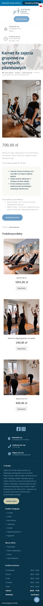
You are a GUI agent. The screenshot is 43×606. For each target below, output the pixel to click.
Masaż (9, 554)
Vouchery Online (32, 3)
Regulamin (10, 536)
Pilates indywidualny (14, 551)
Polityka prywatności (14, 532)
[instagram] (24, 429)
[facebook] (19, 429)
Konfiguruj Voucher (12, 217)
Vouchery (18, 73)
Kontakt (9, 528)
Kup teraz (21, 288)
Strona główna (8, 73)
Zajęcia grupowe (27, 73)
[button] (41, 5)
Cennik (9, 516)
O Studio (10, 513)
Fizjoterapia (11, 547)
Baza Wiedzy (11, 520)
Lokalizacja (11, 524)
